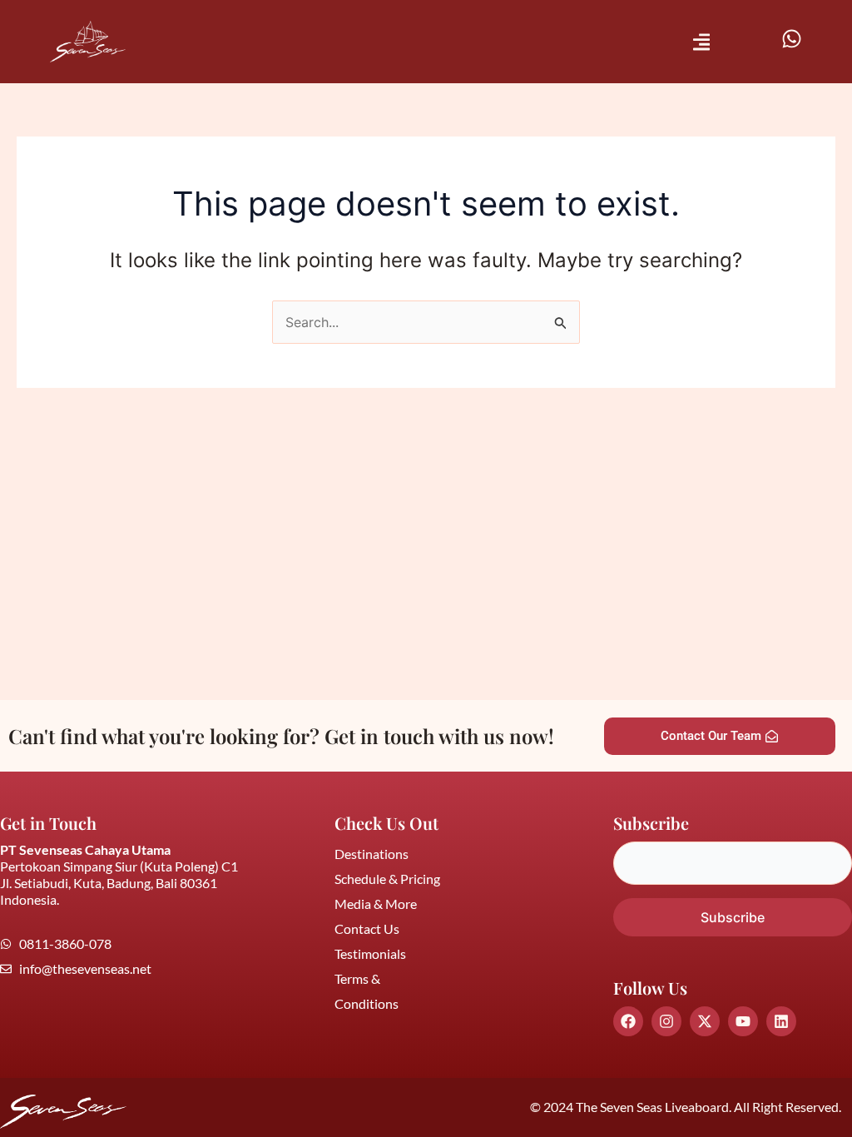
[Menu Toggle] (701, 42)
